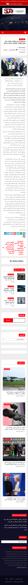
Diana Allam (22, 47)
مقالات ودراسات (8, 581)
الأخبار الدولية (7, 474)
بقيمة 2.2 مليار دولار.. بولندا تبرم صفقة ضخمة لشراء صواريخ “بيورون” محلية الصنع (14, 429)
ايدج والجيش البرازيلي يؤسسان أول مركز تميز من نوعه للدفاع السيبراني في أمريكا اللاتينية (14, 464)
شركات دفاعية (22, 39)
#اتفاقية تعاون (12, 49)
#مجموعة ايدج (22, 52)
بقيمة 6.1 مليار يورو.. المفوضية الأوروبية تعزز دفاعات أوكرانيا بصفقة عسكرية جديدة (14, 499)
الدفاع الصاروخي (7, 404)
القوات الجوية (7, 369)
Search (21, 315)
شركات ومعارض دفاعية (18, 581)
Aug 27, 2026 (8, 291)
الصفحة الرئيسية (18, 578)
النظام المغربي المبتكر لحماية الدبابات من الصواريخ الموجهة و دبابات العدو (15, 527)
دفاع (7, 578)
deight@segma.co (22, 567)
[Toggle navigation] (2, 32)
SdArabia (22, 16)
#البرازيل (5, 49)
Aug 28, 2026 (8, 280)
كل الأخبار (11, 578)
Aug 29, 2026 (19, 396)
